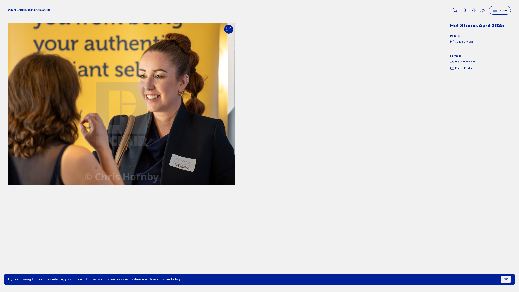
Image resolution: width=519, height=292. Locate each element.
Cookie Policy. (170, 279)
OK (506, 279)
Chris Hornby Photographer (29, 10)
